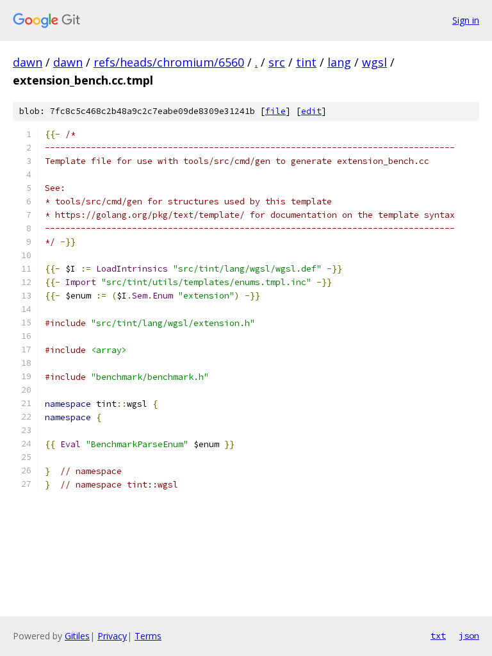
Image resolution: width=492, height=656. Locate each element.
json (469, 635)
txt (438, 635)
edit (311, 111)
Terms (148, 636)
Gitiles (77, 636)
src (276, 62)
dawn (27, 62)
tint (306, 62)
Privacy (112, 636)
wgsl (374, 62)
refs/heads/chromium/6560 (169, 62)
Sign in (465, 20)
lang (339, 62)
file (275, 111)
